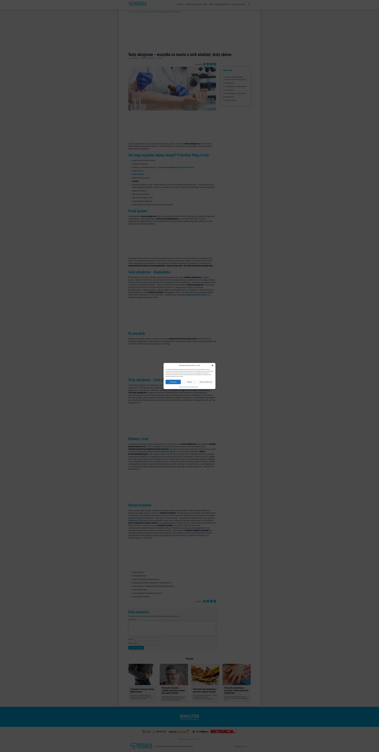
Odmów (189, 382)
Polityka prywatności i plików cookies (188, 386)
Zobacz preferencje (206, 382)
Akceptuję (173, 382)
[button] (212, 365)
